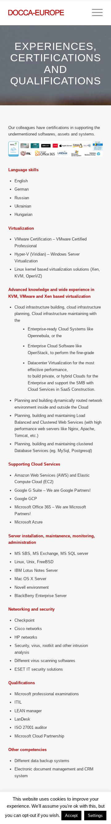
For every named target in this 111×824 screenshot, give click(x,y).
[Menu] (94, 12)
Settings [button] (95, 815)
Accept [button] (71, 815)
